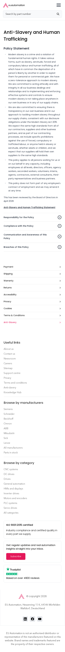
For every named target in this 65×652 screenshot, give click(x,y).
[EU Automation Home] (14, 5)
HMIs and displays (13, 488)
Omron (8, 423)
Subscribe (15, 556)
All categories (11, 512)
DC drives (9, 474)
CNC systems (11, 469)
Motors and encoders (15, 498)
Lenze (7, 442)
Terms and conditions (15, 382)
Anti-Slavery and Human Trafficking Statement (29, 207)
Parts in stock (11, 452)
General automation (14, 483)
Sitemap (8, 368)
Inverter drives (11, 493)
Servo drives (10, 507)
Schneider (9, 413)
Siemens (8, 409)
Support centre (12, 373)
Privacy (7, 377)
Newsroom (10, 358)
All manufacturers (13, 447)
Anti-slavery (10, 387)
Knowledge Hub (12, 392)
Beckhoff (8, 418)
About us (9, 348)
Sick (6, 438)
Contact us (9, 353)
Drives (7, 478)
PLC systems (10, 503)
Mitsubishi (9, 433)
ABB (6, 428)
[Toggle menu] (58, 5)
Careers (8, 363)
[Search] (59, 14)
